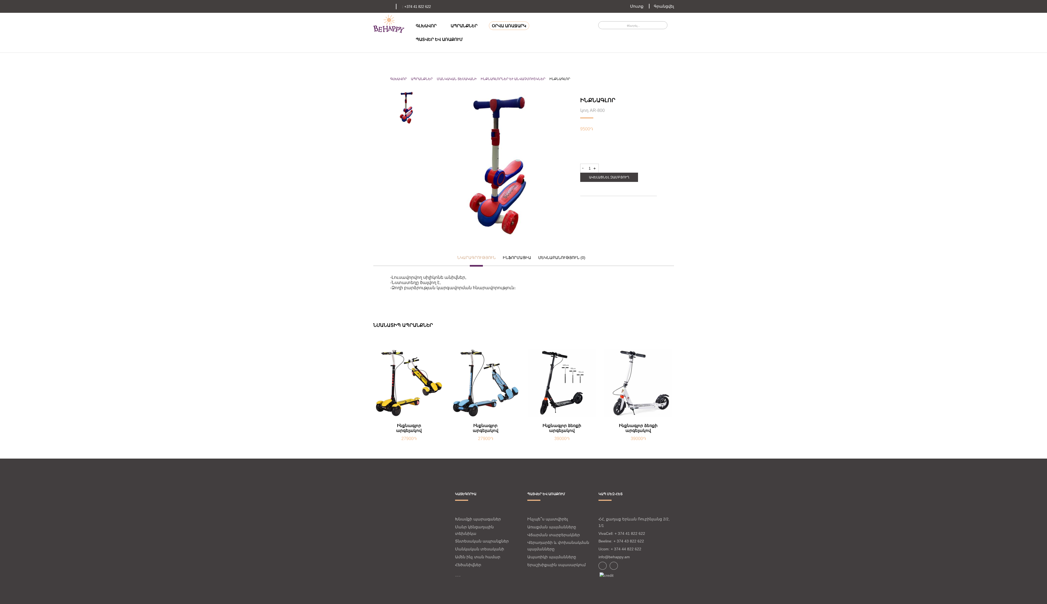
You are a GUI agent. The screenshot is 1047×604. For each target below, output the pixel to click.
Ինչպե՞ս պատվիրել (547, 519)
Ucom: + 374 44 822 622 (619, 549)
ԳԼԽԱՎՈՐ (426, 25)
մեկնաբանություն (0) (561, 257)
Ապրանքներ (422, 79)
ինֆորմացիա (517, 257)
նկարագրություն (476, 257)
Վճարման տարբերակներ (553, 535)
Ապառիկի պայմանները (551, 557)
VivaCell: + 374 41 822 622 (621, 533)
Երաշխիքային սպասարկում (556, 565)
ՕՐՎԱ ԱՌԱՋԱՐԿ (509, 25)
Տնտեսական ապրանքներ (482, 541)
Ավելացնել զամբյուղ (609, 177)
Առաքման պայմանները (551, 527)
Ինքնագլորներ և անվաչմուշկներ (513, 79)
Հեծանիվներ (468, 565)
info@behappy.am (614, 557)
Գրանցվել (664, 6)
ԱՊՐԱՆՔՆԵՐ (464, 25)
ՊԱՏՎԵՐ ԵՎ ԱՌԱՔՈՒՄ (439, 39)
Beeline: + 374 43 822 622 (621, 541)
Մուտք (636, 6)
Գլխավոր (398, 79)
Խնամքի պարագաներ (478, 519)
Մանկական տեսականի (457, 79)
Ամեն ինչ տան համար (477, 557)
